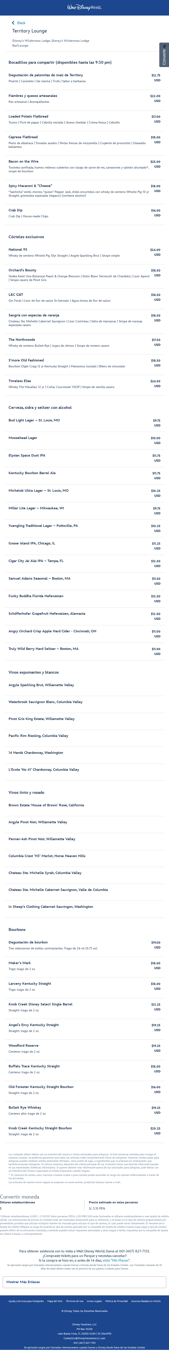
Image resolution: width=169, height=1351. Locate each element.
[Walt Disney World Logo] (84, 7)
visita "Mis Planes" (116, 1261)
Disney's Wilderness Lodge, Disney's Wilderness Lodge (50, 41)
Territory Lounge (29, 31)
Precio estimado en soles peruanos (113, 1202)
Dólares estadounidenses (17, 1202)
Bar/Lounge (20, 45)
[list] (84, 599)
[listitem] (84, 140)
